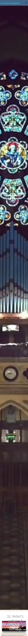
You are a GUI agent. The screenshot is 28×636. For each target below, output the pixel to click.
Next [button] (25, 626)
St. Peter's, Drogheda (10, 3)
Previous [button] (3, 626)
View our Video (21, 630)
